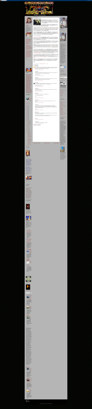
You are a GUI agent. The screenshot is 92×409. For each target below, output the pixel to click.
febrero (28, 130)
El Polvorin (28, 265)
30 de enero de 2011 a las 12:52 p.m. (39, 123)
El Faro (61, 94)
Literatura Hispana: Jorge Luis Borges (29, 134)
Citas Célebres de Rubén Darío (30, 390)
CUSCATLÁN (61, 114)
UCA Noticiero (61, 91)
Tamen (36, 82)
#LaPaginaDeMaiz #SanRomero (30, 262)
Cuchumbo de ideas (29, 295)
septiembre (28, 123)
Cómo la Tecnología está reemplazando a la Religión (30, 370)
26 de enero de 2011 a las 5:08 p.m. (39, 86)
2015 (27, 116)
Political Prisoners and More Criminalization (30, 251)
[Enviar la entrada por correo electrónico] (47, 63)
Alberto (36, 66)
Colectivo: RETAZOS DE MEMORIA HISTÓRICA (28, 260)
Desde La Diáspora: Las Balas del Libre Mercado (29, 140)
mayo (28, 127)
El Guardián (61, 109)
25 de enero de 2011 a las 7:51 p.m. (39, 69)
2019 (27, 112)
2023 (27, 108)
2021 (27, 110)
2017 (27, 114)
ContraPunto (61, 92)
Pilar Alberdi (28, 305)
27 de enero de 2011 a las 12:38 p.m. (39, 102)
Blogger (51, 403)
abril (27, 128)
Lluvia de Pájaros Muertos (29, 143)
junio (27, 126)
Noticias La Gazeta (62, 93)
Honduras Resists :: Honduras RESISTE (29, 249)
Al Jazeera (61, 111)
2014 (27, 117)
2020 (27, 111)
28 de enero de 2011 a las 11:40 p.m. (39, 119)
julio (27, 125)
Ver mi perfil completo (30, 100)
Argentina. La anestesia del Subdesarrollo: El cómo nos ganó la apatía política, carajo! (29, 231)
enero (28, 131)
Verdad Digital (61, 104)
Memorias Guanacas (28, 315)
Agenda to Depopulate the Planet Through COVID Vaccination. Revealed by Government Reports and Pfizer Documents (29, 241)
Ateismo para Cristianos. (28, 367)
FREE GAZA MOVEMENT (61, 108)
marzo (28, 129)
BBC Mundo (61, 110)
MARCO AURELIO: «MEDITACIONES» (30, 307)
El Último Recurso (29, 144)
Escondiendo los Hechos (29, 132)
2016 (27, 115)
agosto (28, 124)
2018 (27, 113)
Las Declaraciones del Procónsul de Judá (29, 136)
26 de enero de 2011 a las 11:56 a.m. (39, 75)
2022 (27, 109)
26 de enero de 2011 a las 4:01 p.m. (39, 80)
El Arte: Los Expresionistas (29, 141)
